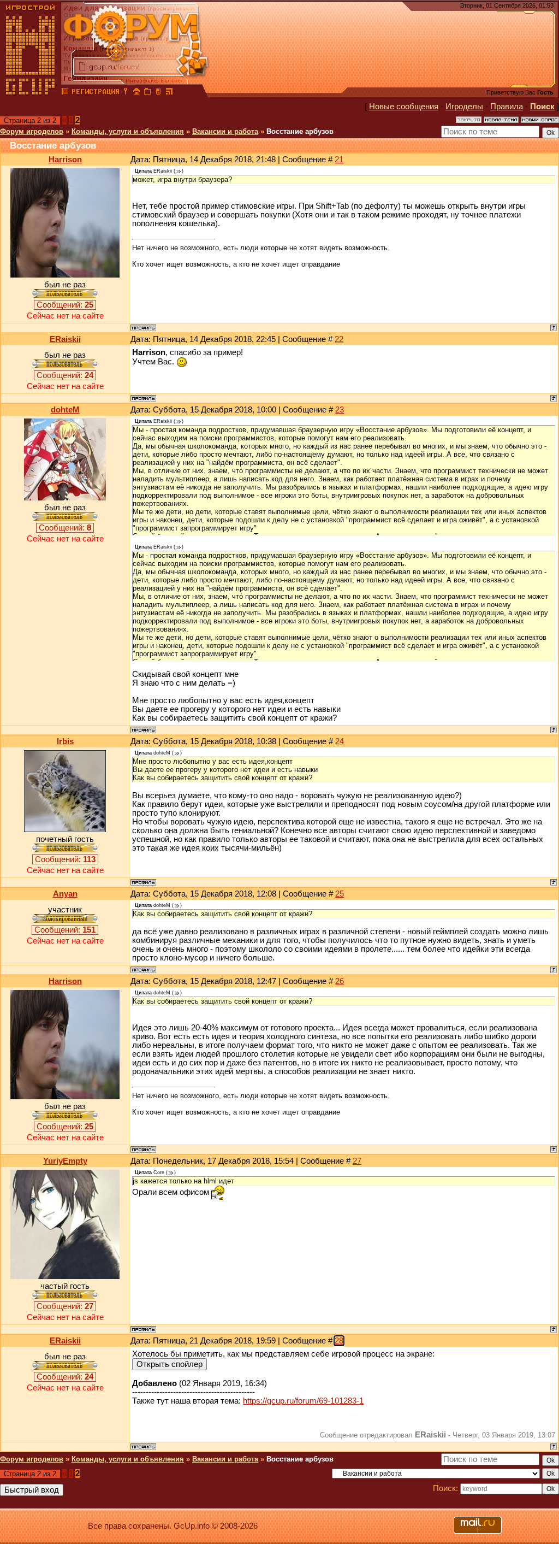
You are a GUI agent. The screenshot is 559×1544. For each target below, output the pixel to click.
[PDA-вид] (158, 93)
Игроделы (464, 106)
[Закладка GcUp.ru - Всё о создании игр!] (147, 93)
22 (339, 339)
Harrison (65, 159)
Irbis (65, 741)
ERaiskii (65, 339)
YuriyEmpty (65, 1161)
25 (339, 893)
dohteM (65, 409)
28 (339, 1340)
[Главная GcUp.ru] (31, 93)
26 (339, 981)
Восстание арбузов (300, 131)
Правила (506, 106)
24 (339, 741)
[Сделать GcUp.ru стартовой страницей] (136, 93)
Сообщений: (65, 304)
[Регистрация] (95, 93)
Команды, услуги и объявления (128, 131)
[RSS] (169, 93)
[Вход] (125, 93)
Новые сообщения (403, 106)
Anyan (65, 893)
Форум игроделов (31, 131)
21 (339, 159)
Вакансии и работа (225, 131)
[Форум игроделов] (65, 93)
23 (339, 409)
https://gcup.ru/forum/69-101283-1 (303, 1400)
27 (357, 1161)
